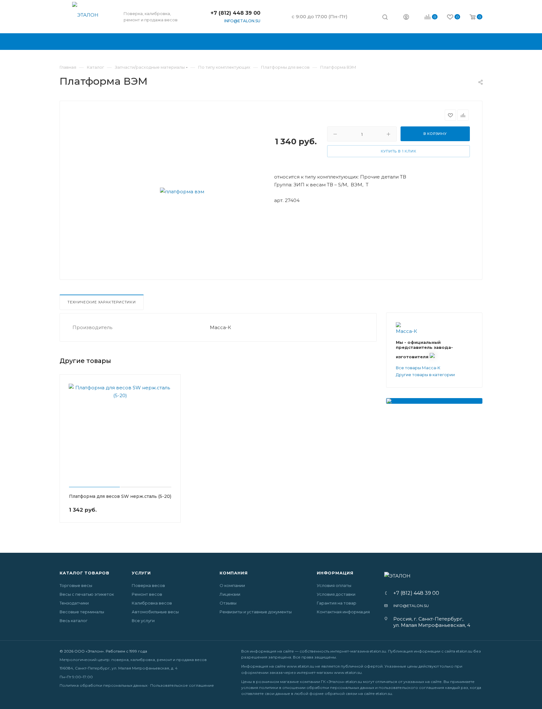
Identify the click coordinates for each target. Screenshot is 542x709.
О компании (232, 585)
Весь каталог (74, 620)
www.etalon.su (300, 666)
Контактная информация (343, 611)
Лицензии (230, 594)
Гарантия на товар (336, 602)
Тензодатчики (74, 602)
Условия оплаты (334, 585)
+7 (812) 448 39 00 (235, 13)
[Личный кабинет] (406, 18)
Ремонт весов (147, 594)
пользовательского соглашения (411, 687)
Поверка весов (148, 585)
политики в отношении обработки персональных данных (316, 687)
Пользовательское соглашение (182, 685)
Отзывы (228, 602)
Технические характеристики (101, 302)
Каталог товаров (84, 572)
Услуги (141, 572)
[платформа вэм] (181, 191)
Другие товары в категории (425, 374)
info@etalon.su (242, 21)
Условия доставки (336, 594)
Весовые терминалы (82, 611)
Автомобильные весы (155, 611)
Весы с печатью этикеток (87, 594)
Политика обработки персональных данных (103, 685)
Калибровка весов (152, 602)
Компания (233, 572)
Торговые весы (76, 585)
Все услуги (143, 620)
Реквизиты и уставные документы (256, 611)
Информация (335, 572)
